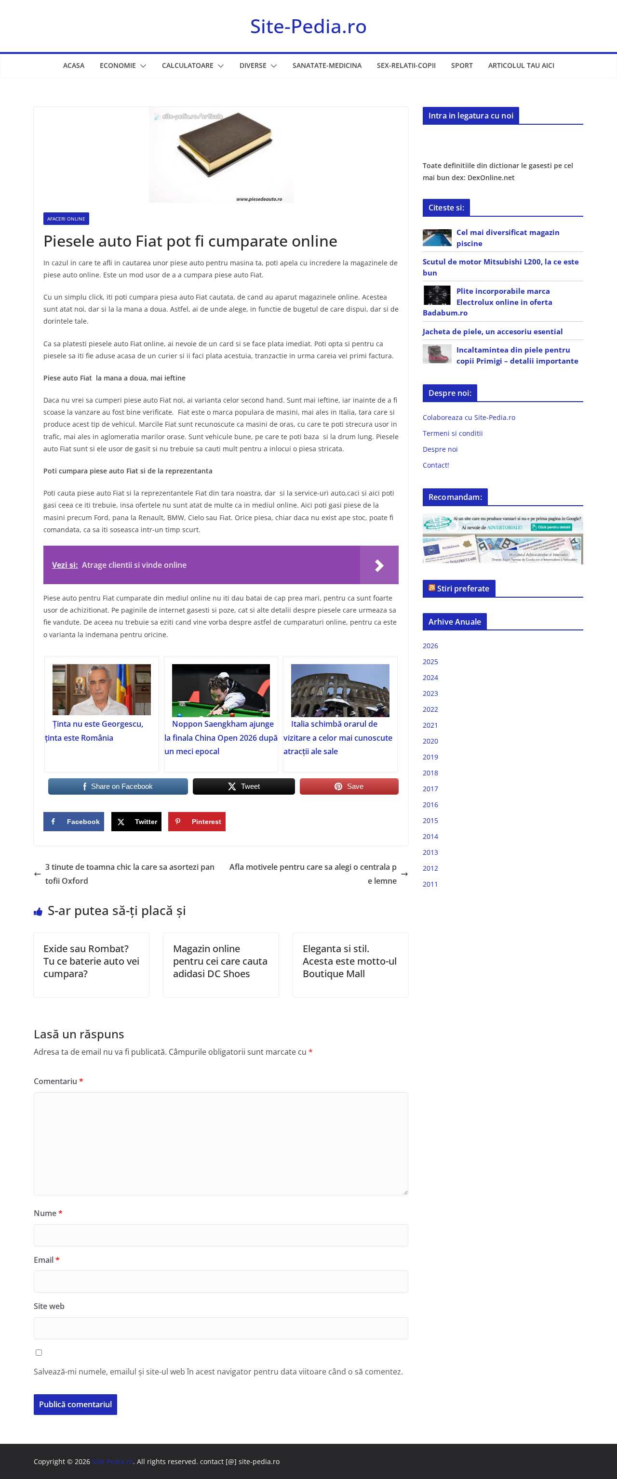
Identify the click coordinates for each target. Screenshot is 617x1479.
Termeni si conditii (453, 433)
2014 (430, 836)
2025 (430, 661)
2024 (430, 677)
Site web (49, 1306)
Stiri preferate (463, 588)
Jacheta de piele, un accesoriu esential (493, 331)
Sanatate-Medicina (327, 65)
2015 (430, 820)
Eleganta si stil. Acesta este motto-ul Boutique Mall (350, 961)
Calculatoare (188, 65)
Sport (462, 65)
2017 (430, 788)
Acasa (73, 65)
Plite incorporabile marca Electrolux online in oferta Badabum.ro (487, 301)
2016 (430, 804)
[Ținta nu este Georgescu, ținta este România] (102, 690)
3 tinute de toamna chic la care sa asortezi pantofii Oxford (130, 874)
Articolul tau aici (521, 65)
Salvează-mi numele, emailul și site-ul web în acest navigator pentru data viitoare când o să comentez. (218, 1371)
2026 (430, 645)
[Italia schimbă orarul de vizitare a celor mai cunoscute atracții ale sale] (340, 690)
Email (47, 1260)
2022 (430, 709)
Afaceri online (66, 218)
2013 (430, 852)
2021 (430, 725)
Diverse (253, 65)
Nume (48, 1213)
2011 (430, 884)
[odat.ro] (503, 539)
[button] (141, 66)
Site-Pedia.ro (308, 26)
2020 (430, 741)
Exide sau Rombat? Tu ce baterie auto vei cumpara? (91, 961)
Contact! (436, 465)
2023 (430, 693)
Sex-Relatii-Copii (406, 65)
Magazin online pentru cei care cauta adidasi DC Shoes (220, 961)
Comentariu (58, 1081)
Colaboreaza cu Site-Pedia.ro (469, 417)
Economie (118, 65)
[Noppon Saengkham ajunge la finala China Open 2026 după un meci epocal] (221, 690)
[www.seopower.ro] (503, 519)
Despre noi (440, 449)
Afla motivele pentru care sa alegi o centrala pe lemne (313, 874)
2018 (430, 772)
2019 (430, 756)
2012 (430, 868)
